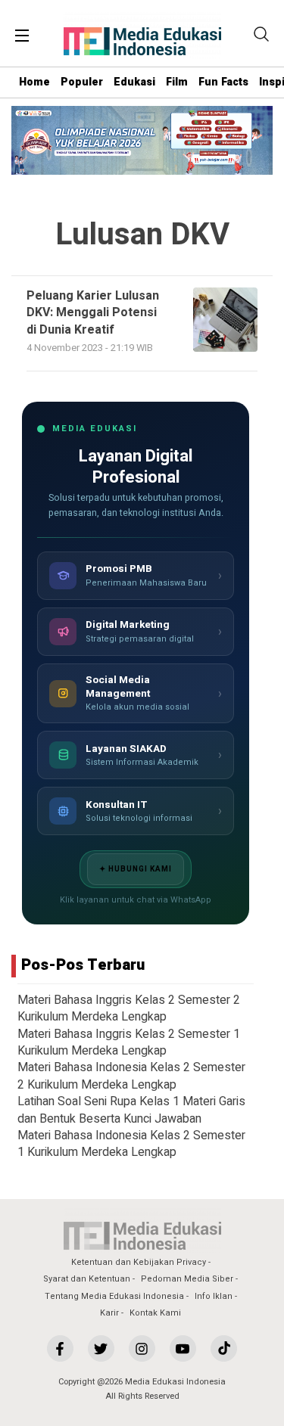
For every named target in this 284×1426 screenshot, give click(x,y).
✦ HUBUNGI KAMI (135, 869)
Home (34, 82)
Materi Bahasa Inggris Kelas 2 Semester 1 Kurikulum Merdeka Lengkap (128, 1042)
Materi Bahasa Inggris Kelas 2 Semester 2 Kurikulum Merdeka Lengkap (128, 1008)
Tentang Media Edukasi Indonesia (114, 1296)
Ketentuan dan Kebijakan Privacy (138, 1262)
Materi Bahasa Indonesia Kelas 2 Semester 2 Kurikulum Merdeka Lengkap (131, 1075)
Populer (82, 82)
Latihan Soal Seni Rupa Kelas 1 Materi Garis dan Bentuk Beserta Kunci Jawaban (131, 1109)
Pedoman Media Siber (187, 1279)
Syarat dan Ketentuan (86, 1279)
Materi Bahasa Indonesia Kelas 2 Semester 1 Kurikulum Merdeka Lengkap (131, 1143)
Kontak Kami (155, 1313)
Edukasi (134, 82)
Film (177, 82)
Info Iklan (214, 1296)
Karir (109, 1313)
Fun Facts (223, 82)
